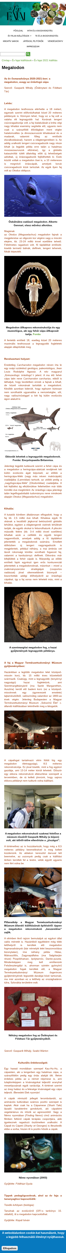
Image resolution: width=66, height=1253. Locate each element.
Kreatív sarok (11, 41)
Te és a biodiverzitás (46, 36)
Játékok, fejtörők (33, 41)
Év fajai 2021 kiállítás (45, 60)
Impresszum (33, 46)
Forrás (37, 334)
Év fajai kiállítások (17, 36)
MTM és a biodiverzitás (39, 30)
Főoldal (18, 30)
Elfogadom (9, 1248)
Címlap (6, 60)
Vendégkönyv (55, 41)
